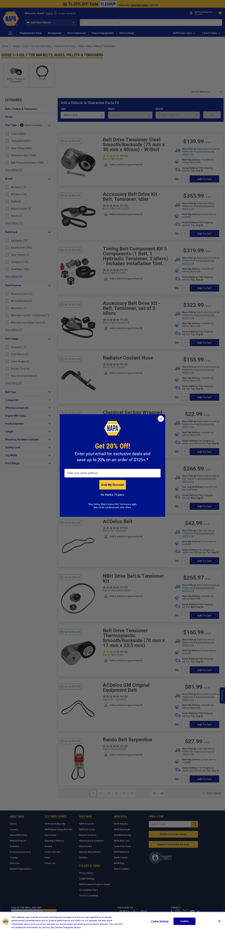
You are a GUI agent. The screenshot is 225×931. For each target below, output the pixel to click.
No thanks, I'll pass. (112, 494)
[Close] (219, 921)
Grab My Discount (112, 485)
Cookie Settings (160, 921)
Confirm (184, 921)
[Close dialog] (161, 419)
